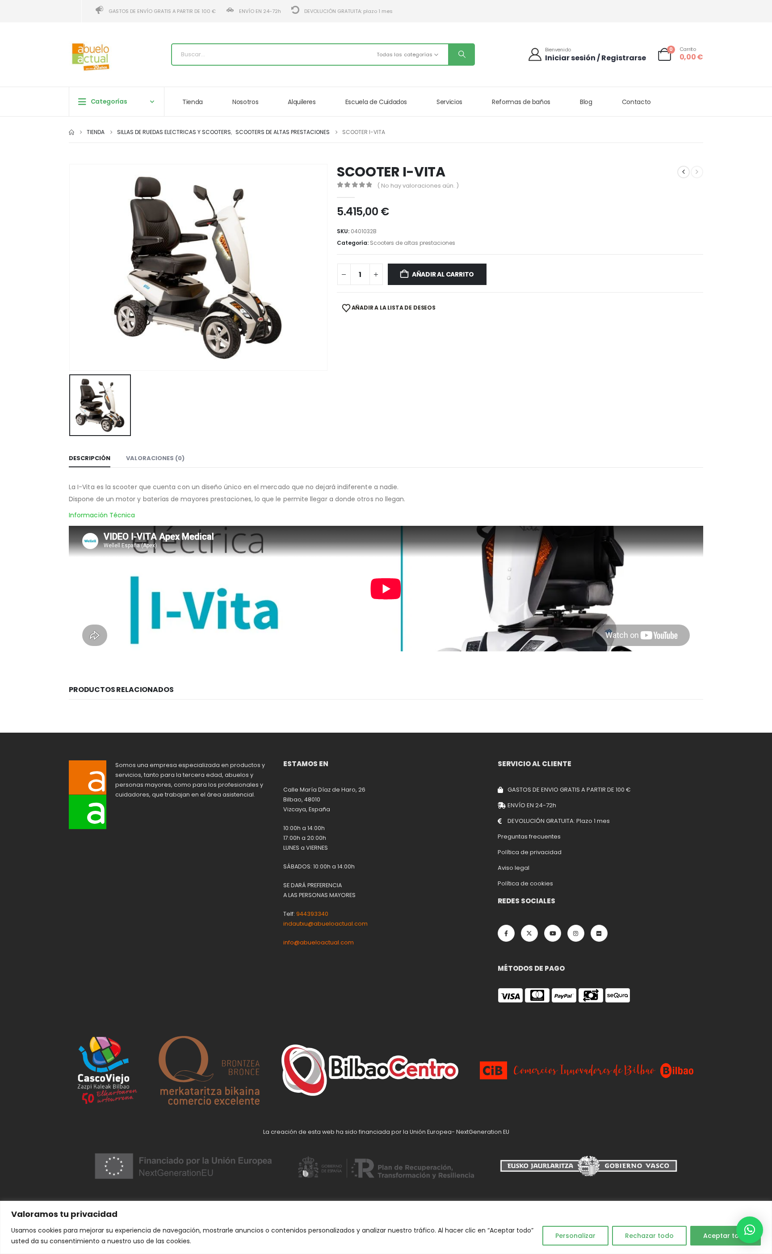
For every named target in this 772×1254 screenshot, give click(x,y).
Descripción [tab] (89, 458)
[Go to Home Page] (71, 132)
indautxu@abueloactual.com (325, 923)
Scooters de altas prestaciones (412, 243)
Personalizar (575, 1235)
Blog (586, 101)
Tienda (192, 101)
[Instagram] (575, 933)
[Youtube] (552, 933)
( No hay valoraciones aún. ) (418, 185)
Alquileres (302, 101)
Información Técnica (102, 515)
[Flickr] (599, 933)
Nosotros (245, 101)
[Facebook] (506, 933)
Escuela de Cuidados (376, 101)
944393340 (312, 914)
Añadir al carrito (443, 274)
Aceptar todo (725, 1235)
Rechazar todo (649, 1235)
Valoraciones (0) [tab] (155, 458)
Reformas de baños (521, 101)
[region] (386, 1227)
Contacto (636, 101)
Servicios (449, 101)
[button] (749, 1229)
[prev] (683, 172)
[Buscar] (461, 54)
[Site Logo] (91, 57)
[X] (529, 933)
